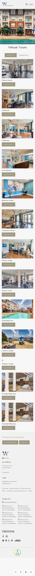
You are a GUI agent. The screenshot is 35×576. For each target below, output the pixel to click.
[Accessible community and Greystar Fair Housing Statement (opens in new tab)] (9, 540)
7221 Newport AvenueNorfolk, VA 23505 (7, 466)
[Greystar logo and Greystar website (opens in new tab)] (8, 531)
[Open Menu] (31, 4)
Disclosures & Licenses (26, 488)
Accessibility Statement (14, 488)
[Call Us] (27, 4)
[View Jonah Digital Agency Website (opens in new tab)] (17, 540)
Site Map (30, 490)
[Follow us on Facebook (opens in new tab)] (3, 536)
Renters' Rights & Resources (20, 490)
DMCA (3, 490)
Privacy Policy (5, 488)
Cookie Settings (9, 490)
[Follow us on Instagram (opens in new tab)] (7, 536)
